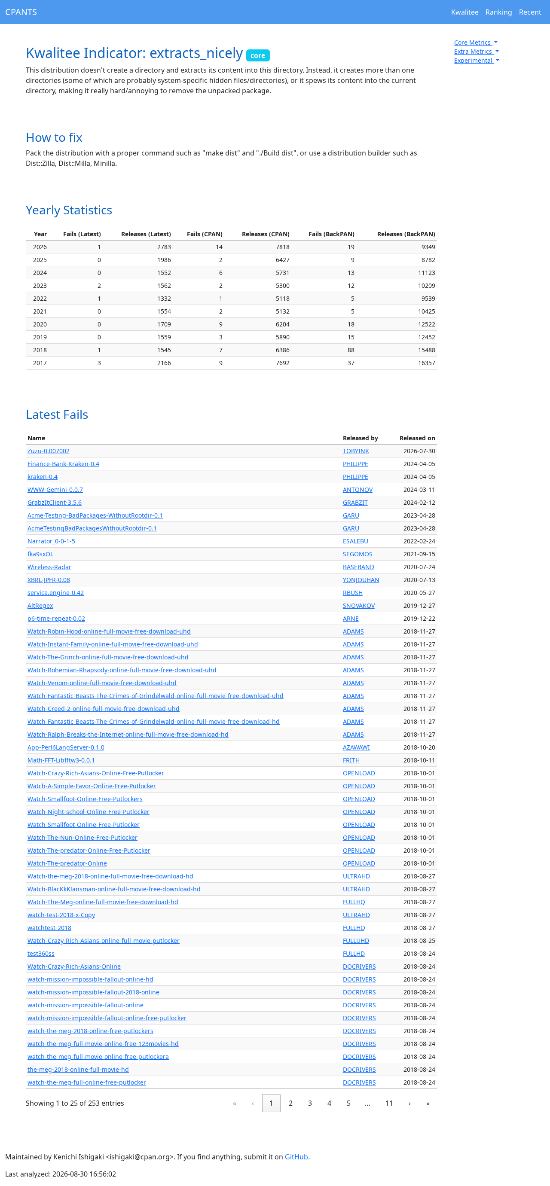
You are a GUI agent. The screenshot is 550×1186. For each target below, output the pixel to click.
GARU (351, 515)
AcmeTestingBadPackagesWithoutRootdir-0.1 (92, 528)
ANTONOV (358, 489)
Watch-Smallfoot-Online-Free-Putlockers (85, 799)
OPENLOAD (359, 773)
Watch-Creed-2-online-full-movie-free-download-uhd (104, 708)
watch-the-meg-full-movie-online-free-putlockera (98, 1056)
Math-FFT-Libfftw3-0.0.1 (61, 760)
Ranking (499, 12)
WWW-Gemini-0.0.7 (55, 489)
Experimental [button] (474, 60)
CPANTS (21, 12)
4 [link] (329, 1103)
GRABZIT (355, 502)
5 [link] (349, 1103)
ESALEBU (355, 541)
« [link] (234, 1103)
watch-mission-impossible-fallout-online (86, 1005)
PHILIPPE (355, 464)
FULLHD (354, 953)
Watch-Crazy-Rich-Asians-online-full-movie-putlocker (104, 940)
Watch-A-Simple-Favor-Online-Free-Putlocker (92, 786)
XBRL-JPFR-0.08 (49, 580)
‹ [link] (253, 1103)
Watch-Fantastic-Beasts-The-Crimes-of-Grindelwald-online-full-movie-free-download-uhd (156, 696)
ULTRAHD (356, 876)
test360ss (41, 953)
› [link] (410, 1103)
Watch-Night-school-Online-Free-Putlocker (89, 812)
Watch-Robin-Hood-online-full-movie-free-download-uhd (109, 631)
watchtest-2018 (49, 928)
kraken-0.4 (43, 477)
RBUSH (353, 592)
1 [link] (271, 1103)
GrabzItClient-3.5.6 (55, 502)
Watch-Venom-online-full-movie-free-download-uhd (102, 683)
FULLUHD (356, 940)
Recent (530, 12)
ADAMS (353, 631)
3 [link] (310, 1103)
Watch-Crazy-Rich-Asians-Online (74, 966)
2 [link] (291, 1103)
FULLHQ (354, 902)
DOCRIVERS (359, 966)
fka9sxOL (40, 554)
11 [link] (389, 1103)
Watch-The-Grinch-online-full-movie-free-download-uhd (108, 657)
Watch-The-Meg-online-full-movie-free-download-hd (103, 902)
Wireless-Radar (49, 567)
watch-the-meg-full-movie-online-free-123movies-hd (103, 1044)
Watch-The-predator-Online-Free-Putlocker (89, 850)
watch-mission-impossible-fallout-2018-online (93, 992)
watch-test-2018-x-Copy (61, 915)
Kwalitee (465, 12)
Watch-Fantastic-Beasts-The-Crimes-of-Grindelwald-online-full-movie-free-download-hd (154, 721)
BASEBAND (358, 567)
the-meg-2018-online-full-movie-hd (78, 1069)
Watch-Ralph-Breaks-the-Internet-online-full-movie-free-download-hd (128, 734)
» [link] (428, 1103)
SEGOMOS (358, 554)
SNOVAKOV (359, 605)
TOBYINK (356, 451)
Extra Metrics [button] (474, 51)
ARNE (351, 618)
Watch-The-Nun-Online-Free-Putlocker (83, 837)
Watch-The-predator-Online (67, 863)
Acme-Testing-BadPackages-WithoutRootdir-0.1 (95, 515)
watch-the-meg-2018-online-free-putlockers (90, 1031)
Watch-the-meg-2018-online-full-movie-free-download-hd (110, 876)
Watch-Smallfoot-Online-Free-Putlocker (84, 824)
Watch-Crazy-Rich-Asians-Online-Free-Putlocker (96, 773)
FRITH (351, 760)
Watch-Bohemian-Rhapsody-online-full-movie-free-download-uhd (122, 670)
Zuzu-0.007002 (49, 451)
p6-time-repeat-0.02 (56, 618)
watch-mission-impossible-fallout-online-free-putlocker (107, 1018)
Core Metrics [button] (473, 42)
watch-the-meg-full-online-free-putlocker (87, 1082)
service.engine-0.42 (56, 592)
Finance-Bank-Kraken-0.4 (63, 464)
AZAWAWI (356, 747)
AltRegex (40, 605)
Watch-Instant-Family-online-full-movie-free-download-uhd (113, 644)
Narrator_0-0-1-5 (51, 541)
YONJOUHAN (361, 580)
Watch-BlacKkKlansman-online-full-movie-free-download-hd (114, 889)
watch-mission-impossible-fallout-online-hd (90, 979)
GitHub (296, 1157)
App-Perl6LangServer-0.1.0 (66, 747)
